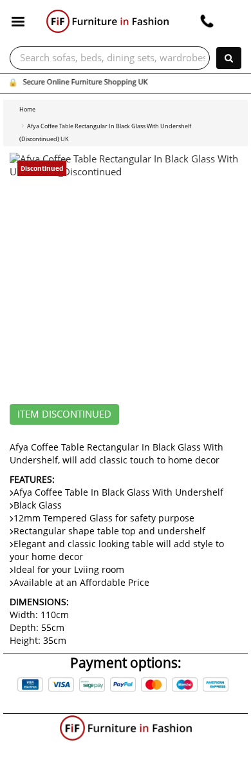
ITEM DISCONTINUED (64, 414)
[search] (228, 58)
